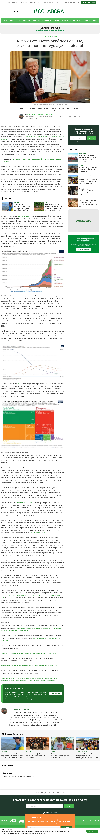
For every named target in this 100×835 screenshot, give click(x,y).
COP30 (5, 20)
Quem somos (7, 2)
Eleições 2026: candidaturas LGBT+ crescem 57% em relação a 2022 (89, 192)
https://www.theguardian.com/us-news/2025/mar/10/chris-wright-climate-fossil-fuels (30, 653)
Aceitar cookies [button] (92, 831)
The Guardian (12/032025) (38, 533)
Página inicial (47, 36)
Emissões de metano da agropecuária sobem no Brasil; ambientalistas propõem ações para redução (53, 208)
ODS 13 (53, 115)
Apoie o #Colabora (89, 2)
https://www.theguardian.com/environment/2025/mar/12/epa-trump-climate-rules (29, 666)
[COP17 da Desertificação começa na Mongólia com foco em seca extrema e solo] (73, 202)
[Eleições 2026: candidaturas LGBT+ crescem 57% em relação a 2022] (73, 190)
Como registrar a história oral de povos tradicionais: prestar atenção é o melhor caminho (22, 208)
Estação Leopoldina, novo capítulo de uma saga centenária (88, 169)
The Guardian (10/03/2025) (25, 503)
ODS (10, 11)
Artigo (48, 115)
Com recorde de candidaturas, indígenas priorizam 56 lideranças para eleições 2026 (88, 180)
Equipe (37, 2)
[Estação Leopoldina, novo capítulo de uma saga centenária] (73, 168)
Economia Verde (46, 20)
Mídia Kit (22, 2)
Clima (18, 20)
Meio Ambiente (66, 20)
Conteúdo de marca (30, 2)
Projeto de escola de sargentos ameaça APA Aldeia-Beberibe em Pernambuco (87, 158)
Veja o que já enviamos (83, 142)
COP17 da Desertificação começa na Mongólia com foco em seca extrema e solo (88, 203)
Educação (56, 20)
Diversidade (36, 20)
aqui (18, 384)
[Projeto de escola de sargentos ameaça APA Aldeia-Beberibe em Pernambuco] (73, 157)
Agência (15, 2)
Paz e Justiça (77, 20)
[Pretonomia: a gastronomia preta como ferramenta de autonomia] (37, 743)
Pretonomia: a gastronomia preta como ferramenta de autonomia (36, 756)
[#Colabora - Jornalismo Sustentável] (49, 11)
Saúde (94, 20)
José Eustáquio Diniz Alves (35, 115)
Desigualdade (26, 20)
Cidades (12, 20)
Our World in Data (24, 216)
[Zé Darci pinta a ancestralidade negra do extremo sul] (62, 743)
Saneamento (86, 20)
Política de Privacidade (39, 833)
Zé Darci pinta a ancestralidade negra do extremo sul (60, 756)
